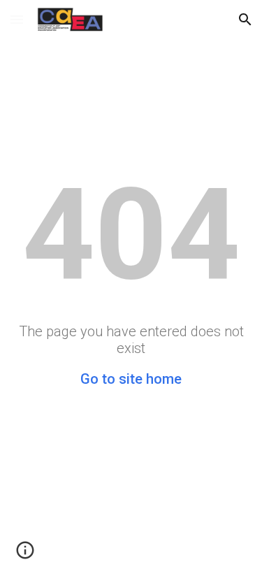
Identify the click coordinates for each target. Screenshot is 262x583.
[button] (17, 19)
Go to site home (131, 378)
